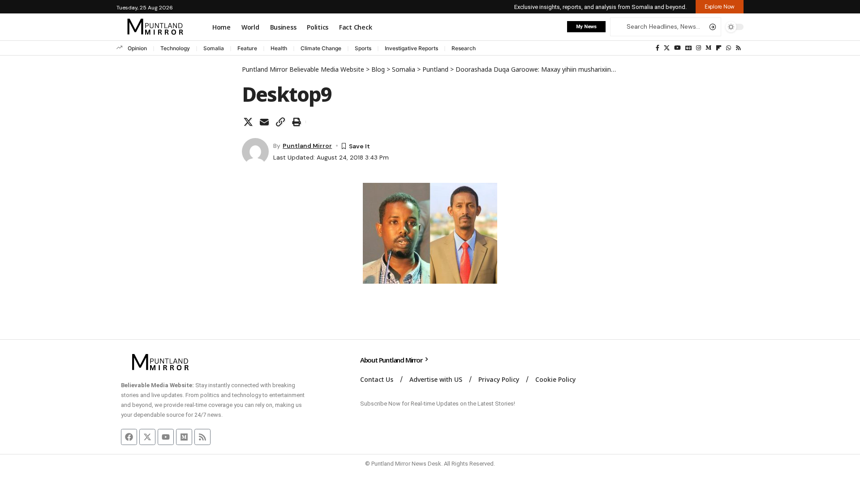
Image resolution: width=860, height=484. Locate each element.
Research (464, 48)
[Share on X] (248, 122)
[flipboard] (719, 48)
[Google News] (688, 48)
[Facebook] (658, 48)
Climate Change (321, 48)
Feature (247, 48)
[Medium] (708, 48)
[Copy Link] (280, 122)
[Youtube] (166, 437)
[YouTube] (677, 48)
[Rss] (738, 48)
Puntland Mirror (307, 146)
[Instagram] (698, 48)
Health (279, 48)
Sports (363, 48)
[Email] (264, 122)
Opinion (137, 48)
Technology (175, 48)
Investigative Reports (411, 48)
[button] (720, 6)
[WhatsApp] (728, 48)
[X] (667, 48)
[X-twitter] (147, 437)
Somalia (213, 48)
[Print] (296, 122)
